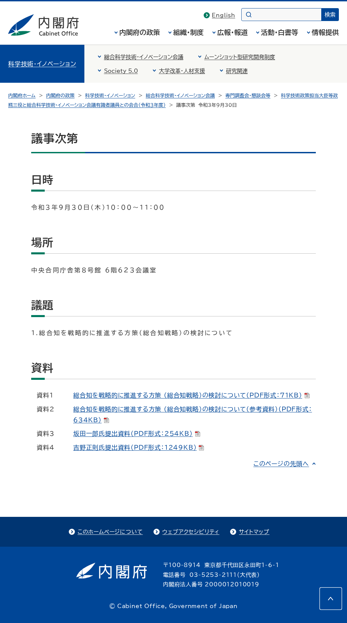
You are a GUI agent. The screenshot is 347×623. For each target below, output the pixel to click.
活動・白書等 (279, 32)
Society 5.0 (121, 71)
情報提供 (325, 32)
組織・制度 (188, 32)
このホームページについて (110, 531)
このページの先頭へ (281, 464)
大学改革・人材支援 (182, 71)
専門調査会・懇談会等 (247, 95)
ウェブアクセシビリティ (190, 531)
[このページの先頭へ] (331, 598)
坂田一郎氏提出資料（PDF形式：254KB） (133, 433)
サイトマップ (254, 531)
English (223, 15)
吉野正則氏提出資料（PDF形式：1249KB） (135, 447)
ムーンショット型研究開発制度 (239, 57)
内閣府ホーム (22, 95)
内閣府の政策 (139, 32)
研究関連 (237, 71)
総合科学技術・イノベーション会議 (143, 57)
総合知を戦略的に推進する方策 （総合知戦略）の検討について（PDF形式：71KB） (187, 395)
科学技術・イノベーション (42, 64)
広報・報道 (232, 32)
